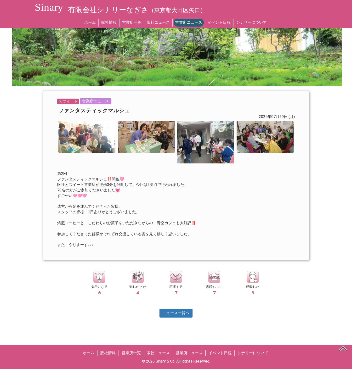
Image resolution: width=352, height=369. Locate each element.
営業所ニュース (188, 22)
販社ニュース (158, 22)
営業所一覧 (131, 22)
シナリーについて (251, 22)
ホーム (90, 22)
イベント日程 (219, 22)
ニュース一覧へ (176, 313)
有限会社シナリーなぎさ (137, 10)
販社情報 (109, 22)
